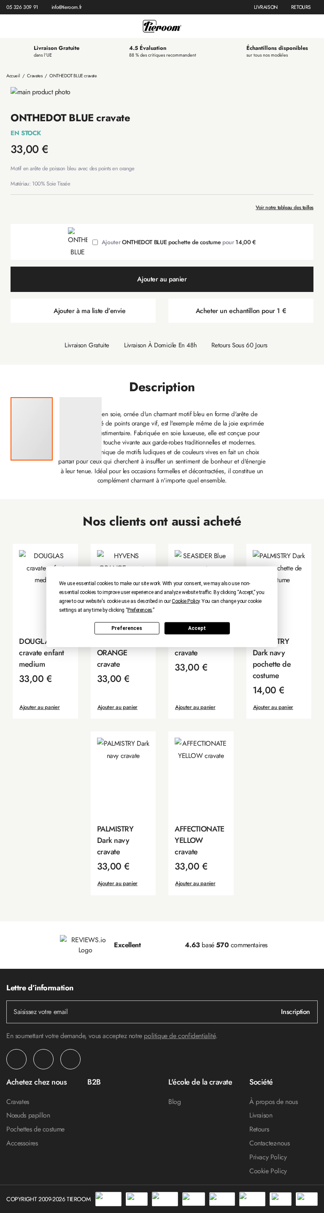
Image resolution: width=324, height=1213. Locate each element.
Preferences (126, 628)
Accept (197, 628)
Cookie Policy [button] (186, 601)
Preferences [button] (139, 610)
